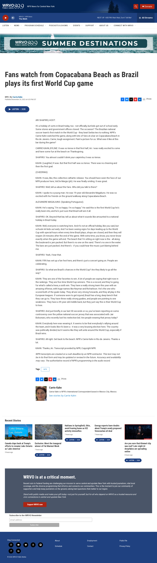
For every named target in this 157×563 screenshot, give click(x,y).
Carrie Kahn (17, 97)
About (57, 541)
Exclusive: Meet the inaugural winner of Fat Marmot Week (48, 444)
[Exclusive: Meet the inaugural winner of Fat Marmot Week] (48, 432)
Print (148, 98)
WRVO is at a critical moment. (49, 477)
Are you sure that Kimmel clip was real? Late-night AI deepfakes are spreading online (138, 447)
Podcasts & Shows (58, 26)
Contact (90, 546)
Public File (123, 541)
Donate (148, 6)
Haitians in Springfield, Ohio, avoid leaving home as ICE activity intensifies (77, 428)
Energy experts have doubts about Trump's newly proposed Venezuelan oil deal (108, 428)
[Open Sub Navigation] (11, 26)
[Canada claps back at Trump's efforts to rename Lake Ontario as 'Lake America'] (18, 432)
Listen (5, 26)
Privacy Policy (125, 546)
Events (76, 26)
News (16, 26)
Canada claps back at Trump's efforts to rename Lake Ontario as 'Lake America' (18, 446)
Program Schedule (34, 26)
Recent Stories (13, 420)
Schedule (58, 546)
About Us (103, 26)
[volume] (13, 18)
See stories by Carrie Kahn (62, 395)
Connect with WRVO (123, 26)
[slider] (16, 17)
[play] (5, 17)
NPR (45, 369)
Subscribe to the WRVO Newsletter (25, 515)
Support (89, 26)
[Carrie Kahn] (41, 393)
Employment (92, 541)
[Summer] (78, 43)
